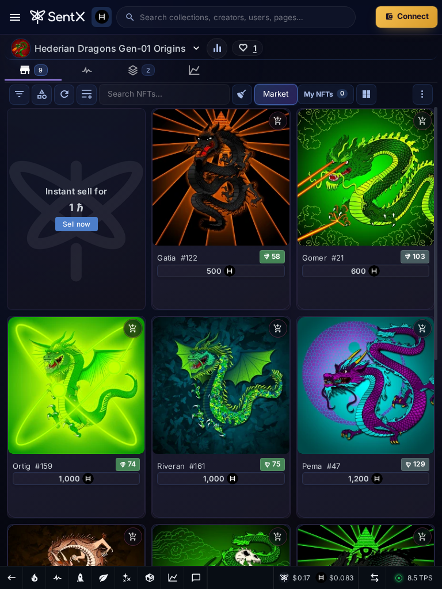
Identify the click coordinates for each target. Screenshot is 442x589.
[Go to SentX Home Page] (57, 17)
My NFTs (324, 93)
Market (275, 93)
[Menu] (15, 17)
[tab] (33, 70)
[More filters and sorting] (423, 94)
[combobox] (243, 17)
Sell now (76, 224)
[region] (221, 336)
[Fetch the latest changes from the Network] (64, 95)
